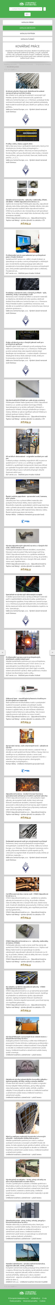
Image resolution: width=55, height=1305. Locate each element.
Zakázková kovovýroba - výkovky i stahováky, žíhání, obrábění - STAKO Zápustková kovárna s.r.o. (26, 201)
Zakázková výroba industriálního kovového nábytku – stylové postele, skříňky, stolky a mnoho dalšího (27, 1080)
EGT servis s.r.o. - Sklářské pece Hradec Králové (23, 273)
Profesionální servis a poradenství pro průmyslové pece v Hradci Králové (26, 256)
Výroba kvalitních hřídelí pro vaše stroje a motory (25, 400)
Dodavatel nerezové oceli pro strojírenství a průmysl (26, 841)
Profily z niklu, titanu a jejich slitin (19, 144)
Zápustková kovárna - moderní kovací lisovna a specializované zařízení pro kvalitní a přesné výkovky (26, 795)
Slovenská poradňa (30, 1301)
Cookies (42, 1301)
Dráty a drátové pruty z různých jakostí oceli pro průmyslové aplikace (25, 343)
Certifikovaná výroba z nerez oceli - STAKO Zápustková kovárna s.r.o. (27, 895)
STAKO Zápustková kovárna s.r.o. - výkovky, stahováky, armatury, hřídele (27, 942)
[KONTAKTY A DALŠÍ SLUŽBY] (52, 652)
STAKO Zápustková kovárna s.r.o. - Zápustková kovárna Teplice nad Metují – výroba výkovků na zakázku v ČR (26, 219)
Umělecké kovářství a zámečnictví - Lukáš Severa (23, 1055)
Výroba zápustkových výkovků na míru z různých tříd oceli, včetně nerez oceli (26, 547)
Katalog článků (27, 39)
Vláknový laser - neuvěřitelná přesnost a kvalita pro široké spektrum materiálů (26, 699)
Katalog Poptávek (27, 33)
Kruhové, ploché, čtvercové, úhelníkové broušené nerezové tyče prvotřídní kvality (25, 92)
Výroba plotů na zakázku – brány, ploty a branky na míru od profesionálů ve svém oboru (26, 1181)
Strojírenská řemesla (43, 64)
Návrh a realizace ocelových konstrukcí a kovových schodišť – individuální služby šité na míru (26, 1137)
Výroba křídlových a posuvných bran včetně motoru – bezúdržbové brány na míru (27, 1038)
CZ (27, 14)
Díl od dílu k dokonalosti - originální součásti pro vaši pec (27, 457)
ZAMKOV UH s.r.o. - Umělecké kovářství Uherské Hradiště (26, 1282)
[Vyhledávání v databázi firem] (27, 1293)
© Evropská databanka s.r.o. (18, 1298)
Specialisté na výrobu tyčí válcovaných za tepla (24, 594)
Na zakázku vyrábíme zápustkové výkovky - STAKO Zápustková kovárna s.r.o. (25, 988)
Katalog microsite (10, 64)
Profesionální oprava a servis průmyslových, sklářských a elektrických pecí (23, 658)
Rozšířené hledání (40, 9)
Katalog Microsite (27, 28)
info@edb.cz (35, 1298)
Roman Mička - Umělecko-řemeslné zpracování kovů (25, 514)
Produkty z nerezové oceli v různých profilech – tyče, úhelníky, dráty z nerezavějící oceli (26, 294)
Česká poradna (15, 1301)
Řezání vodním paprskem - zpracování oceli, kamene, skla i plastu (26, 497)
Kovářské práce (13, 67)
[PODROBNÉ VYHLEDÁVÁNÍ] (2, 652)
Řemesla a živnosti (26, 64)
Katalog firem (28, 22)
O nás (44, 1298)
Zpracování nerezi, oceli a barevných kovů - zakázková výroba (27, 747)
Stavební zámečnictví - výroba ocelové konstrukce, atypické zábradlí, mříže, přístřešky (25, 1265)
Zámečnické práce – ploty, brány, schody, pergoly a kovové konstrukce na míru (25, 1221)
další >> (14, 69)
